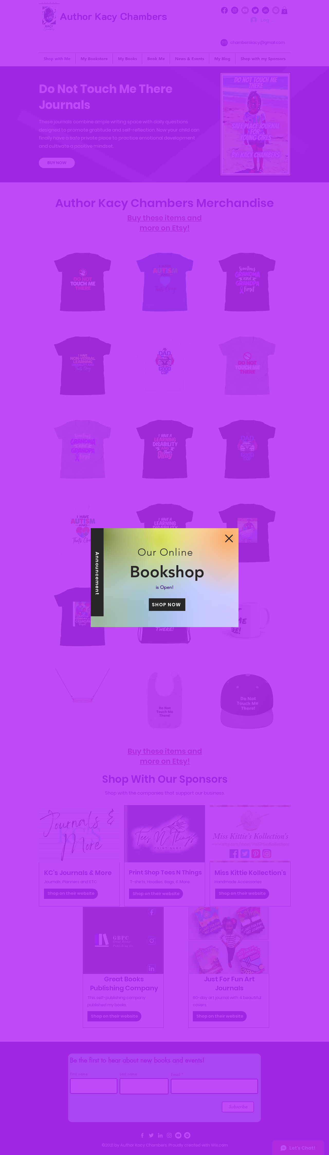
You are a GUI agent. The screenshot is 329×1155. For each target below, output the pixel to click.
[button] (229, 538)
